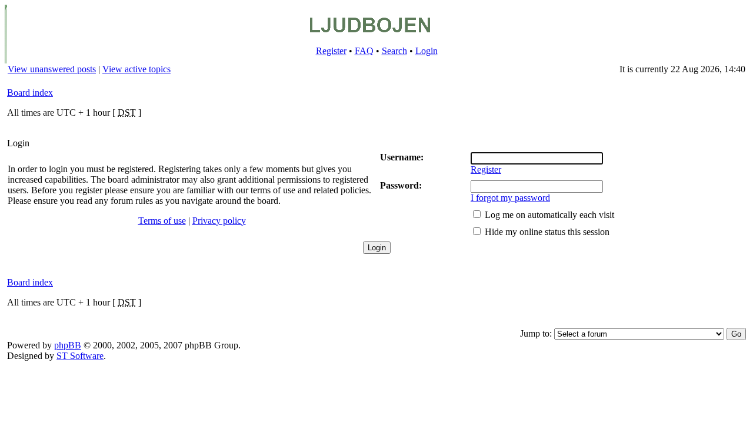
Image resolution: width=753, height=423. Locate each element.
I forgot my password (510, 198)
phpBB (67, 345)
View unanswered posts (52, 69)
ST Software (80, 356)
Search (394, 51)
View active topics (136, 69)
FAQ (364, 51)
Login (426, 51)
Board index (30, 93)
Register (331, 51)
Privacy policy (219, 221)
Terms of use (162, 221)
